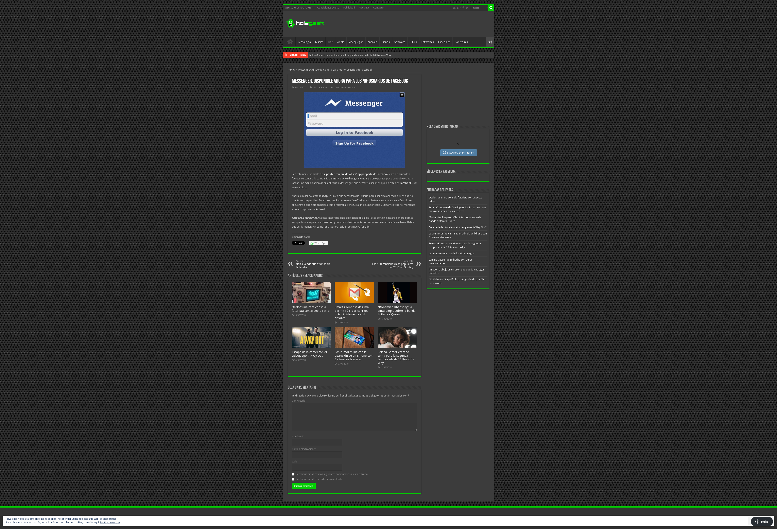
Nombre (298, 436)
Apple (340, 41)
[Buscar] (491, 8)
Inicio (290, 41)
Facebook (405, 182)
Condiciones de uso (328, 7)
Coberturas (461, 41)
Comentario (299, 400)
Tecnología (304, 41)
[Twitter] (467, 7)
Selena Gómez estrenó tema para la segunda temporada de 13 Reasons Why (396, 357)
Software (399, 41)
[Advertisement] (417, 24)
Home (291, 69)
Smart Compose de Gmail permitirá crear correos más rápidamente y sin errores (352, 312)
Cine (330, 41)
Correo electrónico (304, 449)
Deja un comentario (345, 87)
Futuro (413, 41)
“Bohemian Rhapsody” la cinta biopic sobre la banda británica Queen (396, 310)
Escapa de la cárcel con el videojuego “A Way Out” (309, 353)
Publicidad (349, 7)
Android (372, 41)
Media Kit (364, 7)
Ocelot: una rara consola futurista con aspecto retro (311, 309)
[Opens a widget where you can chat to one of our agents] (762, 522)
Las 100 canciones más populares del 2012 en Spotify (392, 264)
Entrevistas (427, 41)
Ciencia (386, 41)
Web (294, 461)
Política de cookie (110, 522)
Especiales (444, 41)
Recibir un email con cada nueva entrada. (319, 479)
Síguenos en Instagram (460, 152)
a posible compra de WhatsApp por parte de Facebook (356, 174)
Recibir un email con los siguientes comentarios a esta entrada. (332, 474)
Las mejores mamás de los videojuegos (330, 54)
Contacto (378, 7)
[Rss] (454, 7)
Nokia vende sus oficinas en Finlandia (313, 264)
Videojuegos (356, 41)
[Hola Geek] (305, 23)
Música (319, 41)
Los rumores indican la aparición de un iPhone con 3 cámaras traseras (354, 355)
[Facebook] (463, 7)
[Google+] (459, 7)
